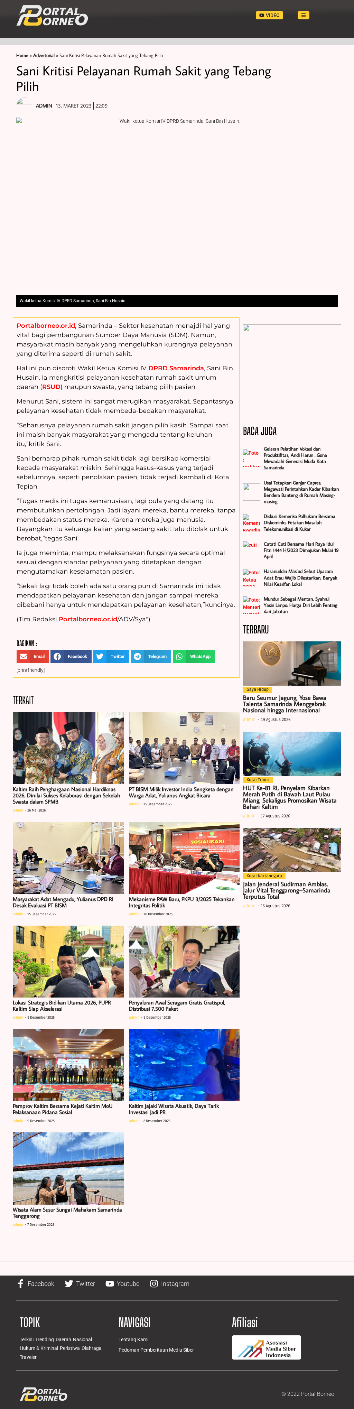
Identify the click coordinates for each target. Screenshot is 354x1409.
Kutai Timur (257, 779)
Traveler (28, 1357)
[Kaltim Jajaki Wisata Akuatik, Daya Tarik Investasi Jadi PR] (184, 1065)
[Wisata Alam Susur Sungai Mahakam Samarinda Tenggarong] (68, 1168)
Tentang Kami (133, 1339)
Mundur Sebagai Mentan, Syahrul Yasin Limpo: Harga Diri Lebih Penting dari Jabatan (300, 605)
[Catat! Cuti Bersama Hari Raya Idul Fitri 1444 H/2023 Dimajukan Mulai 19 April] (251, 550)
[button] (33, 656)
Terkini (27, 1339)
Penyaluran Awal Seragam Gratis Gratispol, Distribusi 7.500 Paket (177, 1005)
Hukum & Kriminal (39, 1348)
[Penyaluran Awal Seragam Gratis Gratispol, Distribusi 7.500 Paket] (184, 962)
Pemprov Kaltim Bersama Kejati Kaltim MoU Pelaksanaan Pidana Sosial (63, 1108)
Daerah (63, 1339)
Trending (44, 1339)
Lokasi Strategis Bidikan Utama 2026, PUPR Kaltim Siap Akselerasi (62, 1005)
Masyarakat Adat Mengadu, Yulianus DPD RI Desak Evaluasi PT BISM (63, 902)
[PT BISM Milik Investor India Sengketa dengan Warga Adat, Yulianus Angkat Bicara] (184, 748)
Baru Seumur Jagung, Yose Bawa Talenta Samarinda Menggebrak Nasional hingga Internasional (284, 704)
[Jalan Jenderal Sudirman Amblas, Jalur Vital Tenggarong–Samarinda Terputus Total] (292, 850)
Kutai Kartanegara (264, 876)
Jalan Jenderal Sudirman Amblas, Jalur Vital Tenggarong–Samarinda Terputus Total (286, 890)
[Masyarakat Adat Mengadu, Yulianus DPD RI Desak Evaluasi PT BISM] (68, 858)
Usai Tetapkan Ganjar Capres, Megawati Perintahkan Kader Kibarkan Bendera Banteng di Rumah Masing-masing (301, 492)
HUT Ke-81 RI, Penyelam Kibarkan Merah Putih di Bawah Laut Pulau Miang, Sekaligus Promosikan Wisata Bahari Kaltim (290, 797)
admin (18, 810)
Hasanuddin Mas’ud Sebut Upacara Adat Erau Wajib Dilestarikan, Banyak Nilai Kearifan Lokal (300, 577)
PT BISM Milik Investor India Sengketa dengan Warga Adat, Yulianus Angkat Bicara (181, 792)
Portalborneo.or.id (46, 326)
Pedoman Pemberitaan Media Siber (156, 1350)
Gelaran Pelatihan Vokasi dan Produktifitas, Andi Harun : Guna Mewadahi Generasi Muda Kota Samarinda (295, 458)
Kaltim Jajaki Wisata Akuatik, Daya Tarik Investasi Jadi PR (174, 1108)
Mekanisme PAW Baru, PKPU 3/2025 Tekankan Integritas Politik (182, 902)
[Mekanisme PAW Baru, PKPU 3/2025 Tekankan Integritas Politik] (184, 858)
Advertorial (44, 55)
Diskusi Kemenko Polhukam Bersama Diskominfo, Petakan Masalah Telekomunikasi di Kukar (299, 522)
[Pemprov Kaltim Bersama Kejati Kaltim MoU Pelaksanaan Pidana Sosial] (68, 1065)
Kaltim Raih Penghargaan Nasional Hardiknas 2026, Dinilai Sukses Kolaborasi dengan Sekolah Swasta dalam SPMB (66, 795)
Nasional (82, 1339)
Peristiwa (70, 1348)
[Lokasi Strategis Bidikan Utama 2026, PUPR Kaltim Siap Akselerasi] (68, 962)
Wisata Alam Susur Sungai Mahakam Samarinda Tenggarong (67, 1212)
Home (22, 55)
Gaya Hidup (257, 689)
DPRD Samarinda (176, 368)
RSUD (51, 387)
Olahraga (92, 1348)
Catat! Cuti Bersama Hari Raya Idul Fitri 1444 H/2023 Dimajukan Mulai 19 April (301, 550)
